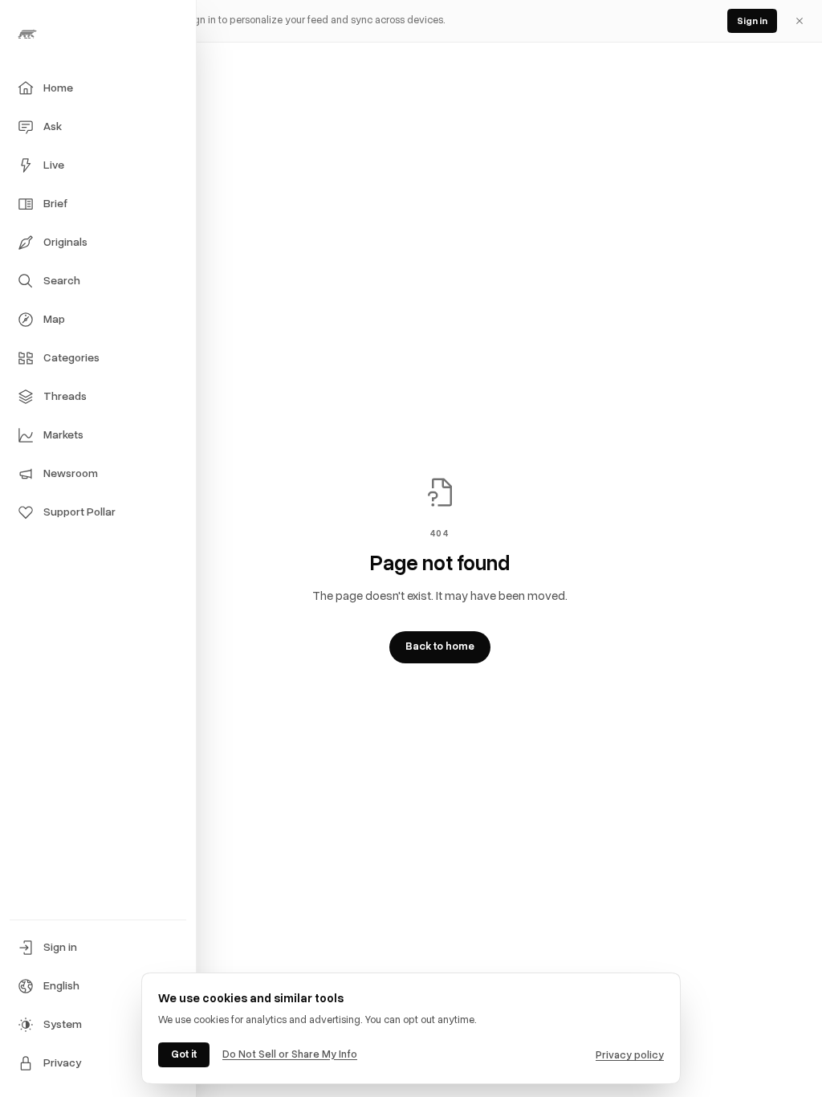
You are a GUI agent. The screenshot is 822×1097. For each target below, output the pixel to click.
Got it (184, 1054)
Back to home (439, 646)
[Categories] (26, 358)
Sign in (752, 20)
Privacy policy (630, 1055)
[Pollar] (98, 33)
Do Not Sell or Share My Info (289, 1054)
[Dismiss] (799, 21)
